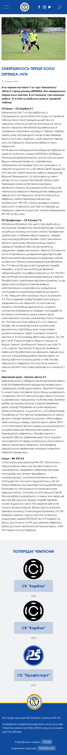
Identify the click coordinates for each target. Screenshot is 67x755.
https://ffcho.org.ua (39, 727)
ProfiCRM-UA (46, 748)
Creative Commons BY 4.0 (45, 717)
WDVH (47, 742)
